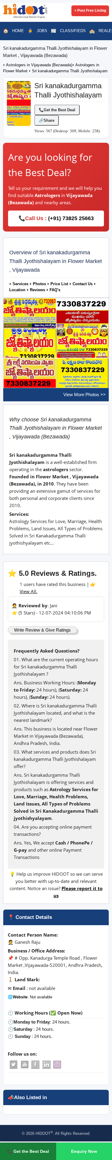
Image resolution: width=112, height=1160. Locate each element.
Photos (39, 284)
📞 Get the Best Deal (28, 1151)
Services (20, 284)
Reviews (37, 290)
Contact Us (83, 284)
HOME (18, 30)
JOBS (42, 30)
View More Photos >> (84, 394)
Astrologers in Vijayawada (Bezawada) (39, 65)
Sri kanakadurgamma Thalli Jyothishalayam (70, 71)
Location (17, 290)
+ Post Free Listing (90, 10)
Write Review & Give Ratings (42, 629)
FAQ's (55, 290)
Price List (59, 284)
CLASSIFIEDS (73, 30)
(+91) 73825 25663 (71, 218)
